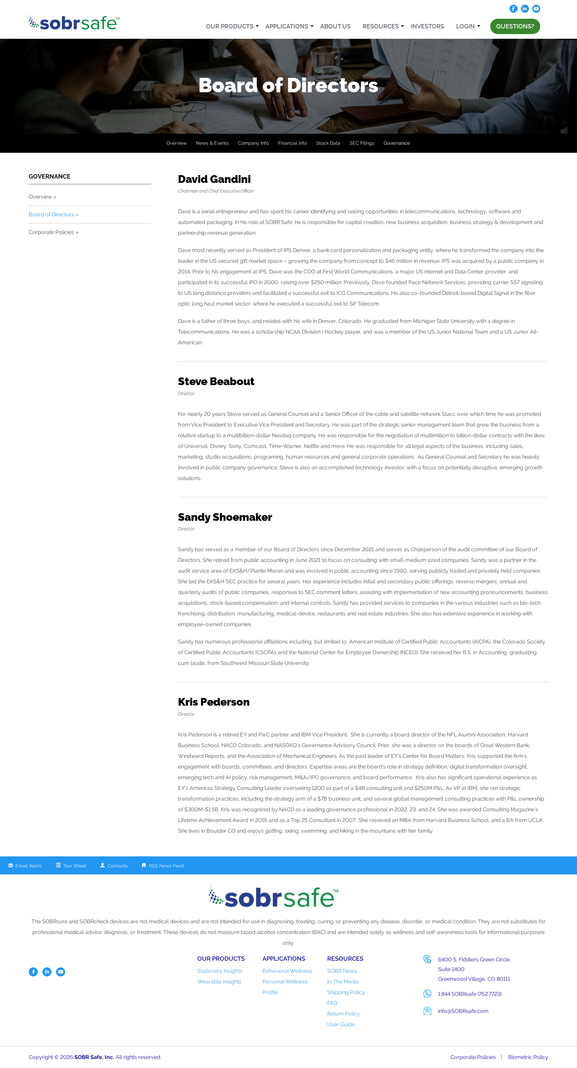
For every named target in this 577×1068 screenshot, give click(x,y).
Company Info (253, 143)
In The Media (343, 981)
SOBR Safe (88, 1057)
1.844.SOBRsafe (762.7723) (470, 994)
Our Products (229, 26)
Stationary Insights (219, 971)
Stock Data (328, 143)
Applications (286, 26)
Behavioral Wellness (287, 971)
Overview (177, 143)
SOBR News (342, 971)
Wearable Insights (219, 981)
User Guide (341, 1024)
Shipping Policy (346, 992)
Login (465, 26)
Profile (270, 992)
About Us (335, 26)
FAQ (332, 1003)
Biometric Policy (528, 1057)
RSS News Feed (166, 865)
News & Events (212, 143)
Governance (397, 143)
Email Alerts (28, 865)
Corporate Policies (51, 232)
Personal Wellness (285, 981)
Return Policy (343, 1014)
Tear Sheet (74, 865)
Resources (381, 26)
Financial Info (292, 143)
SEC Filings (362, 143)
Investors (427, 26)
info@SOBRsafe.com (463, 1011)
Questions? (515, 26)
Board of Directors (51, 214)
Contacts (118, 865)
